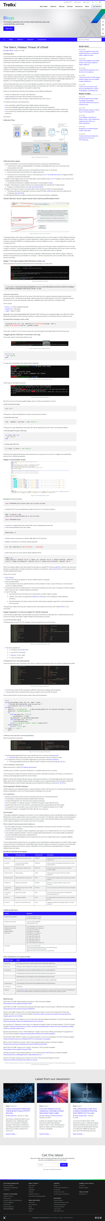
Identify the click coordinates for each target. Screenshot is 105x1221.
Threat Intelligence (8, 1202)
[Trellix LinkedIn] (96, 1218)
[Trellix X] (100, 1218)
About (87, 6)
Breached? (68, 2)
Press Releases (33, 1204)
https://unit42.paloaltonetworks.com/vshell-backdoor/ (37, 1033)
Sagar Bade (9, 50)
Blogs (30, 1206)
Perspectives (42, 39)
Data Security (7, 1198)
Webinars (31, 1208)
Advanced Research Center (61, 1202)
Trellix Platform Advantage (10, 1187)
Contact (87, 2)
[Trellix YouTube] (98, 1218)
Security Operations (8, 1206)
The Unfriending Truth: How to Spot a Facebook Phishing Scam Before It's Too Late (85, 1111)
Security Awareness (59, 1206)
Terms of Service (68, 1217)
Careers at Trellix (33, 1194)
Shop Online (82, 1194)
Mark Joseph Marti (81, 1115)
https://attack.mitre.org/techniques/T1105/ (17, 1049)
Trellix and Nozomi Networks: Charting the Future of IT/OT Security (18, 1111)
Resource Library (58, 1200)
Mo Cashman (12, 1115)
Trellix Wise (6, 1189)
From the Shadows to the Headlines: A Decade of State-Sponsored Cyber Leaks (51, 1111)
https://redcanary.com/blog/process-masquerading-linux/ (22, 1054)
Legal (60, 1217)
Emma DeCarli (57, 1115)
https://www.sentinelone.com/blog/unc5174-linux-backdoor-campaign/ (27, 1039)
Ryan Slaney (45, 1115)
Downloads (57, 1189)
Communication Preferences (61, 1194)
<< (4, 39)
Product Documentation (60, 1187)
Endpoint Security (8, 1196)
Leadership (32, 1189)
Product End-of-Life (59, 1192)
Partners (70, 6)
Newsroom (32, 1202)
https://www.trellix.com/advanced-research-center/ (20, 1060)
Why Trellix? (44, 6)
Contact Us (82, 1185)
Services (61, 6)
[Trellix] (4, 1217)
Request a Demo (83, 1187)
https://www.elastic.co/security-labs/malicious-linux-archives (23, 1021)
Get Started (96, 6)
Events (30, 1211)
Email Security (7, 1204)
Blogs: (11, 39)
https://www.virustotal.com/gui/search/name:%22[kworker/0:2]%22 (25, 1044)
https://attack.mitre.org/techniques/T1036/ (17, 1003)
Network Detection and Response (12, 1200)
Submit (63, 1165)
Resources (78, 6)
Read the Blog (10, 1134)
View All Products (8, 1208)
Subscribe (8, 28)
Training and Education (60, 1204)
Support (78, 2)
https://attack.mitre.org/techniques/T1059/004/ (19, 1009)
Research (30, 39)
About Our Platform (8, 1185)
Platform (53, 6)
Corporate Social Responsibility (37, 1196)
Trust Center (57, 1208)
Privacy (55, 1217)
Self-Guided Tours (58, 1211)
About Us (31, 1187)
